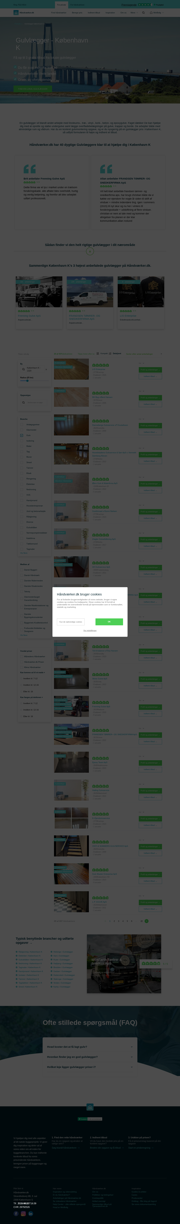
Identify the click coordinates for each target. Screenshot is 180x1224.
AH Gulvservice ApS (101, 567)
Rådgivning (31, 517)
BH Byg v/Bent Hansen (102, 397)
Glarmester (31, 430)
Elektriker (30, 484)
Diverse (29, 522)
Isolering (30, 441)
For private (61, 5)
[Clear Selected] (46, 369)
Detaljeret (116, 353)
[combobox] (34, 369)
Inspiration (110, 12)
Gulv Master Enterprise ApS (104, 874)
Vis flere (23, 553)
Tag (28, 451)
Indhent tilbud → (150, 376)
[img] (143, 12)
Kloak (28, 473)
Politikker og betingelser (102, 1195)
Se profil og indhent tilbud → (105, 972)
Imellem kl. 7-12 (30, 678)
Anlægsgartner (33, 424)
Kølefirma (30, 538)
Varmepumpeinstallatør (36, 533)
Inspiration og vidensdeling (65, 1192)
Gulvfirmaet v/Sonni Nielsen (104, 511)
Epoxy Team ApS (99, 762)
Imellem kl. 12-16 (31, 685)
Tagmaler (30, 549)
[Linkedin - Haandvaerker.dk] (31, 1214)
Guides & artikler (139, 1192)
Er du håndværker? (61, 1195)
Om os (123, 12)
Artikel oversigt (98, 1201)
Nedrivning (31, 489)
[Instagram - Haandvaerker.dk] (24, 1214)
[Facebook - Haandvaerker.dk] (17, 1214)
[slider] (34, 380)
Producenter (137, 1198)
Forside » (18, 24)
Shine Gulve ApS (99, 678)
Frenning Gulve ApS (53, 178)
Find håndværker (58, 12)
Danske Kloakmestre (33, 586)
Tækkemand (32, 544)
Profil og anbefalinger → (150, 370)
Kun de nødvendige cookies (70, 622)
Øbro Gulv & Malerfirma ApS (104, 483)
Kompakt (103, 353)
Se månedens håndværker (64, 1201)
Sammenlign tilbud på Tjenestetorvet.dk (102, 1205)
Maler (29, 446)
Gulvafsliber (31, 527)
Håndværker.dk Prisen (34, 662)
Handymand (31, 500)
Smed (29, 462)
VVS (28, 495)
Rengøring (31, 479)
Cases (134, 1195)
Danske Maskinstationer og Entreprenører (36, 607)
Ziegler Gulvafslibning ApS (104, 539)
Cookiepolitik (98, 1198)
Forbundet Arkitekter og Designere (34, 629)
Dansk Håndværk (32, 575)
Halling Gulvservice (100, 790)
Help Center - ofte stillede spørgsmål (69, 1204)
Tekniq (27, 591)
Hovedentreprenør (34, 506)
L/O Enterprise (98, 369)
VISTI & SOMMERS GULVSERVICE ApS (110, 846)
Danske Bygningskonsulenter (33, 615)
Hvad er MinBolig (60, 1207)
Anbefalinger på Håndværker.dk (67, 1198)
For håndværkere (77, 5)
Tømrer (29, 468)
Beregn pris (77, 12)
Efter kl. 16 (28, 691)
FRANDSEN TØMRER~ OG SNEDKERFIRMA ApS (114, 734)
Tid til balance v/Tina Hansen (105, 651)
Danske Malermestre (33, 580)
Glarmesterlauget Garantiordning (32, 598)
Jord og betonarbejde (36, 511)
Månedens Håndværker (34, 656)
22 (142, 921)
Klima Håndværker (32, 667)
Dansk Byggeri (30, 570)
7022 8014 (23, 1203)
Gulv (28, 435)
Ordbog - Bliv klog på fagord (144, 1201)
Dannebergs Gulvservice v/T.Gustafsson (110, 425)
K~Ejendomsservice (101, 818)
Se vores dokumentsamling (144, 1204)
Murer (29, 457)
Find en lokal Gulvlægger (32, 89)
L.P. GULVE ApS (99, 902)
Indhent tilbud (94, 12)
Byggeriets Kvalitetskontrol (36, 623)
